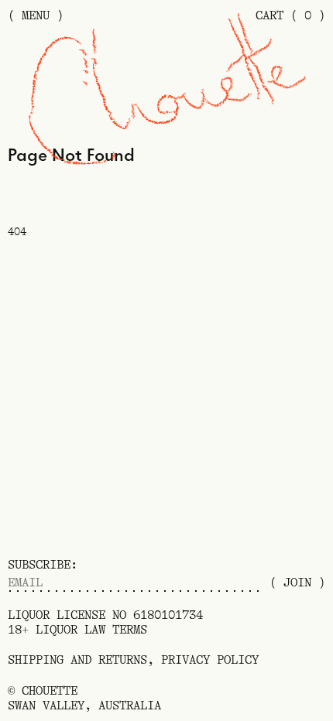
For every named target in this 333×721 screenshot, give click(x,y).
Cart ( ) (290, 15)
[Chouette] (167, 93)
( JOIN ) (297, 582)
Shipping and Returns (77, 660)
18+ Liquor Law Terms (77, 630)
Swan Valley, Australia (84, 705)
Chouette (49, 691)
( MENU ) (36, 15)
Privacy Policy (210, 660)
